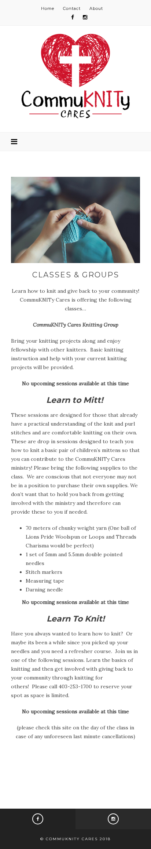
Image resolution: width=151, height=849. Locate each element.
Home (47, 8)
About (96, 8)
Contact (72, 8)
